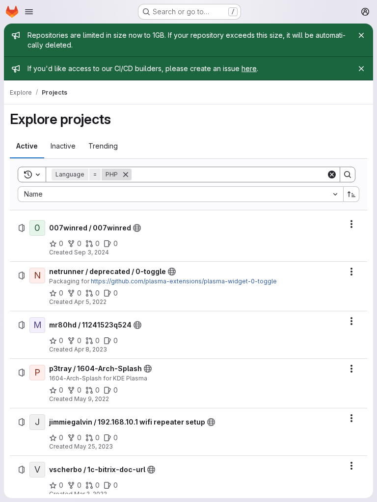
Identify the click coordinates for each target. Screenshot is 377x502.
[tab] (27, 146)
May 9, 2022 (91, 398)
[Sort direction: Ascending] (351, 194)
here (249, 68)
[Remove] (126, 174)
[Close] (361, 35)
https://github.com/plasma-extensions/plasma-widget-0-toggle (184, 281)
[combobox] (180, 194)
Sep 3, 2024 (91, 252)
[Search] (347, 174)
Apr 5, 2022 (90, 301)
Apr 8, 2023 (90, 349)
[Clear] (332, 174)
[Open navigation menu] (29, 12)
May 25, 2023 (93, 446)
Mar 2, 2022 (90, 494)
